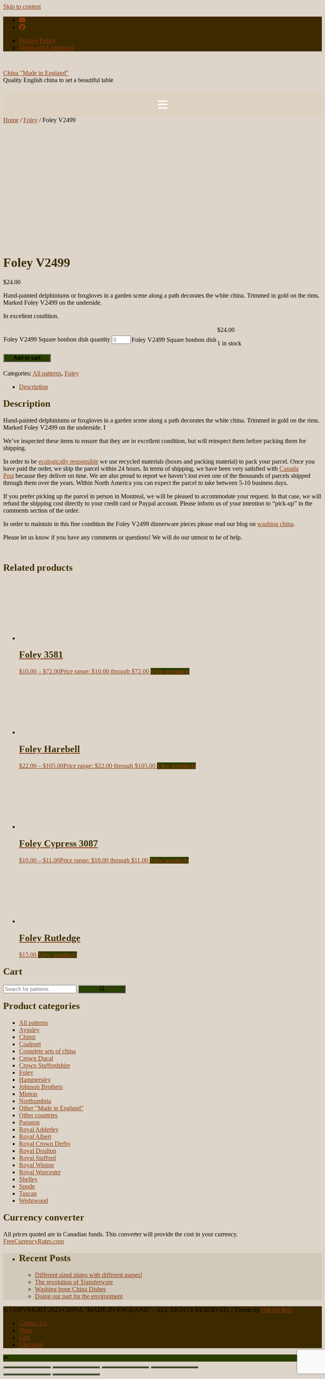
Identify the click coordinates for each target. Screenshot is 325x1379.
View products (170, 671)
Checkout (31, 1344)
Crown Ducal (36, 1058)
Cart (24, 1337)
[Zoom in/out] (27, 1367)
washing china (275, 524)
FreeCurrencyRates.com (33, 1241)
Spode (27, 1186)
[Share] (125, 1367)
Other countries (38, 1115)
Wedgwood (33, 1200)
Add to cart (26, 358)
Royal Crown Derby (45, 1143)
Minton (28, 1093)
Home (11, 120)
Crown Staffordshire (44, 1065)
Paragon (29, 1122)
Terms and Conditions (46, 47)
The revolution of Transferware (74, 1282)
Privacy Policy (37, 40)
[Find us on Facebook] (22, 27)
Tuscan (28, 1193)
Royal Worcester (40, 1172)
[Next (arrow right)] (76, 1374)
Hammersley (35, 1079)
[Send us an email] (22, 20)
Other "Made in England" (51, 1108)
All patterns (46, 373)
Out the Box (276, 1309)
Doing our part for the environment (78, 1296)
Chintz (27, 1037)
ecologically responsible (68, 461)
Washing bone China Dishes (70, 1289)
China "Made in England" (36, 73)
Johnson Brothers (41, 1086)
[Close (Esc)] (174, 1367)
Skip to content (22, 6)
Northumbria (35, 1101)
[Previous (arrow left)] (27, 1374)
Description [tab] (33, 386)
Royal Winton (36, 1165)
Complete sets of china (47, 1051)
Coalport (30, 1044)
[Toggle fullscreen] (76, 1367)
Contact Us (33, 1323)
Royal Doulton (37, 1150)
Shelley (28, 1179)
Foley (30, 120)
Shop (25, 1330)
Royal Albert (35, 1136)
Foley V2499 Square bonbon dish (174, 339)
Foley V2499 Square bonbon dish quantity (57, 339)
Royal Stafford (37, 1158)
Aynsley (29, 1029)
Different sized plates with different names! (88, 1274)
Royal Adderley (39, 1129)
